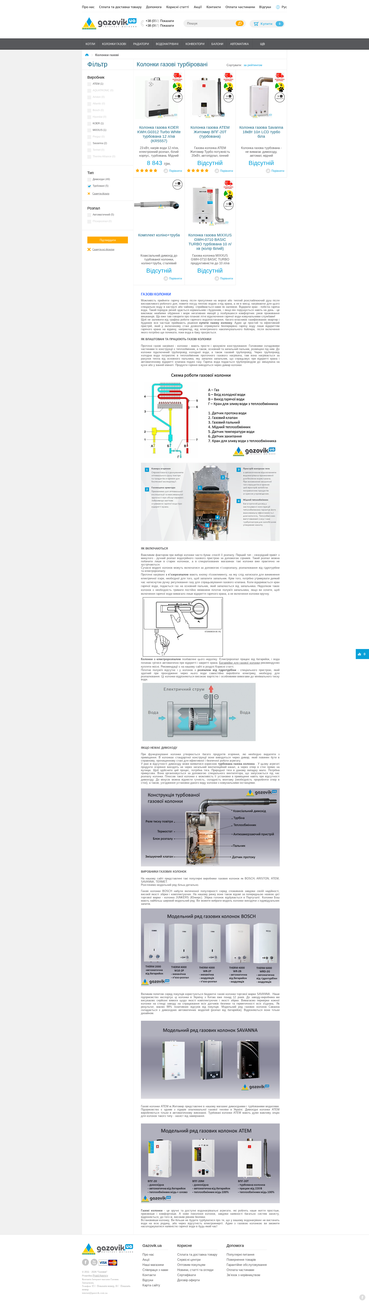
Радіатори (141, 44)
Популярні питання (240, 1254)
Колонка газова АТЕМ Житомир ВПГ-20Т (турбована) (210, 132)
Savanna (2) (100, 143)
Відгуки (265, 7)
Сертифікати (186, 1275)
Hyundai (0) (99, 116)
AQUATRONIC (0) (103, 90)
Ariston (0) (99, 96)
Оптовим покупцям (191, 1264)
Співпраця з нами (155, 1270)
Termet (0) (98, 149)
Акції (198, 7)
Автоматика (239, 44)
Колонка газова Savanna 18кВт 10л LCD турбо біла (261, 132)
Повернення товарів (241, 1259)
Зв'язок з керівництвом (243, 1275)
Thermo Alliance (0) (104, 156)
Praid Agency (100, 1275)
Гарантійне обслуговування (247, 1264)
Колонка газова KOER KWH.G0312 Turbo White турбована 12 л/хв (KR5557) (159, 134)
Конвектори (195, 44)
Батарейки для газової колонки (239, 662)
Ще (262, 44)
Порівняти (175, 170)
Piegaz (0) (99, 136)
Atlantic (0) (99, 103)
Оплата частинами (240, 7)
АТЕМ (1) (98, 83)
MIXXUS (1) (99, 130)
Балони (217, 44)
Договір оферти (188, 1280)
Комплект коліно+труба (159, 235)
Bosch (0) (98, 110)
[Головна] (87, 55)
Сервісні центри (189, 1259)
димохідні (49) (101, 179)
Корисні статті (177, 7)
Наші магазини (153, 1264)
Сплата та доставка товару (120, 7)
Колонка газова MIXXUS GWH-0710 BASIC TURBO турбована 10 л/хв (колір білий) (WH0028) (210, 242)
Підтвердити (108, 240)
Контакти (213, 7)
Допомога (154, 7)
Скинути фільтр (100, 193)
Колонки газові (114, 44)
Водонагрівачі (167, 44)
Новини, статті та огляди (195, 1270)
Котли (90, 44)
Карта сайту (151, 1285)
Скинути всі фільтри (103, 249)
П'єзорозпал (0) (102, 221)
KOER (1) (98, 123)
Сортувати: (234, 65)
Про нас (88, 7)
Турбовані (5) (100, 185)
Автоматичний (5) (103, 214)
